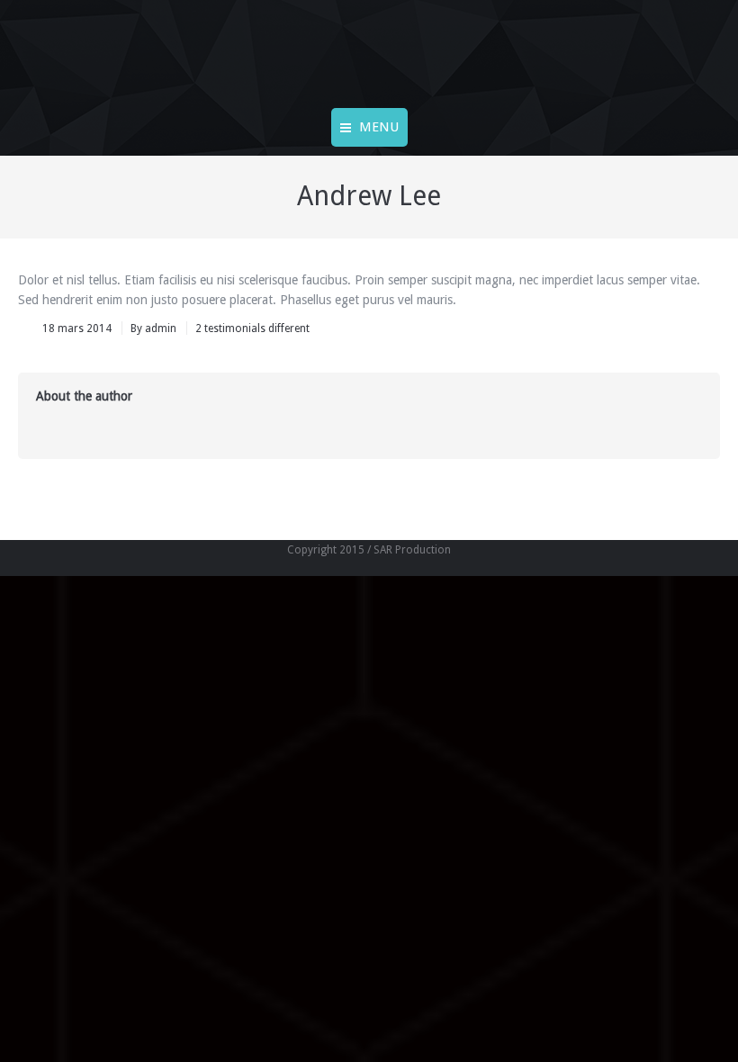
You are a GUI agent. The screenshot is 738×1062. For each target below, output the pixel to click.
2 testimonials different (252, 328)
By (153, 328)
